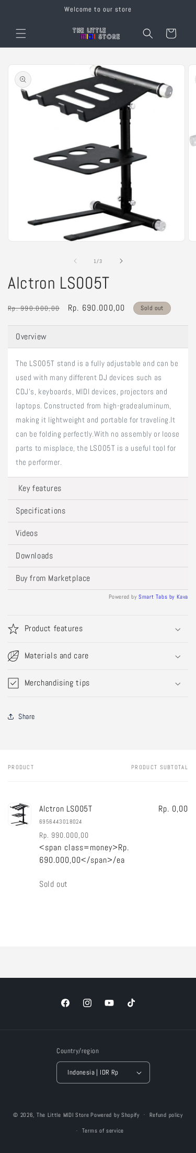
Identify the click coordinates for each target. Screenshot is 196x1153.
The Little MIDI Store (63, 1114)
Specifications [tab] (40, 510)
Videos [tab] (27, 533)
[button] (20, 33)
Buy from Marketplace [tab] (53, 578)
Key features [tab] (39, 488)
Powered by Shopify (115, 1114)
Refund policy (166, 1114)
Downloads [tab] (34, 555)
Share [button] (26, 716)
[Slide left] (75, 260)
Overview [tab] (31, 336)
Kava (182, 596)
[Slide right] (121, 260)
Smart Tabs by (157, 596)
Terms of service (103, 1130)
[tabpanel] (98, 412)
